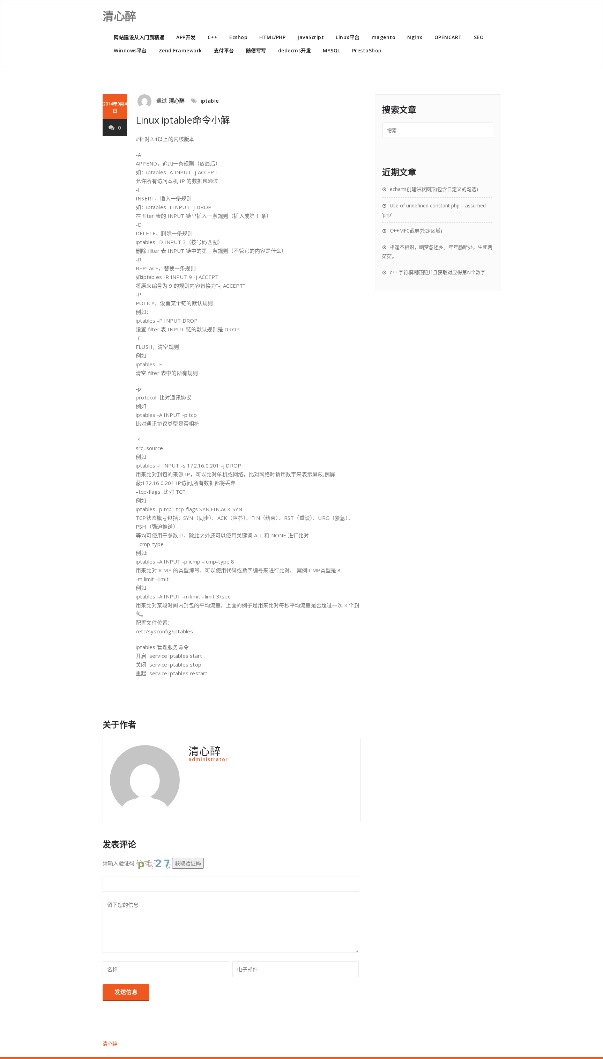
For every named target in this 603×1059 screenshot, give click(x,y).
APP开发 (186, 37)
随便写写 (256, 50)
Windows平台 (130, 50)
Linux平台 (348, 37)
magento (384, 37)
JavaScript (310, 37)
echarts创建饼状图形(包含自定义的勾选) (434, 189)
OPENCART (448, 37)
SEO (479, 37)
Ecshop (238, 37)
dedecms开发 (294, 50)
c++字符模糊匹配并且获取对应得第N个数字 (437, 272)
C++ (213, 37)
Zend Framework (180, 50)
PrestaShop (367, 50)
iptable (210, 100)
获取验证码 (188, 863)
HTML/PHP (272, 37)
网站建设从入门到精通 (139, 37)
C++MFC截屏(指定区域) (416, 230)
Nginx (415, 37)
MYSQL (331, 50)
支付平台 (224, 50)
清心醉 (177, 100)
